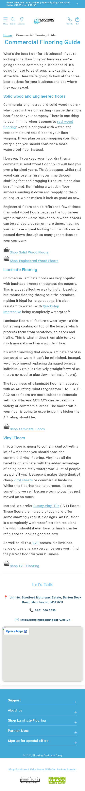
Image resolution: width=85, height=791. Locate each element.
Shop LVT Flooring (24, 566)
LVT (36, 543)
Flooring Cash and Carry (47, 755)
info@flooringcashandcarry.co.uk (45, 620)
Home (7, 35)
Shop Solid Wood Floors (29, 252)
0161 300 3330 (45, 610)
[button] (5, 21)
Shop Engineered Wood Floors (34, 261)
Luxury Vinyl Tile (46, 506)
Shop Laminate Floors (27, 429)
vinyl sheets (23, 480)
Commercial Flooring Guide (36, 35)
